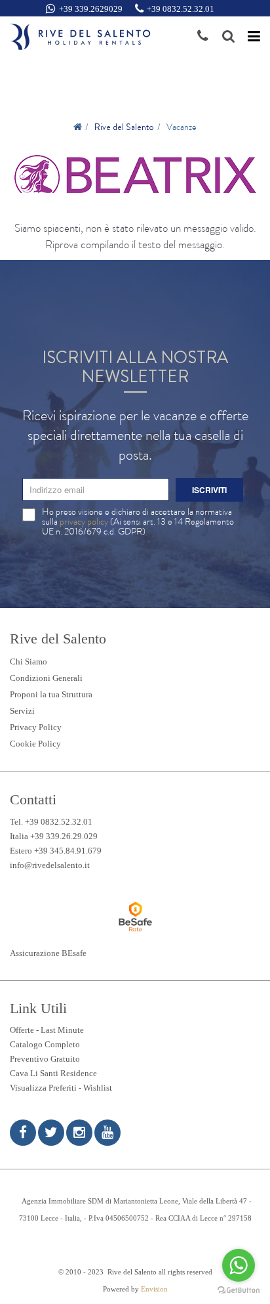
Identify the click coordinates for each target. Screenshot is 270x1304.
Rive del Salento (124, 126)
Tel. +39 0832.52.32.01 (51, 822)
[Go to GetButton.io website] (239, 1290)
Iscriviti (209, 490)
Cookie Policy (35, 744)
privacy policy (84, 521)
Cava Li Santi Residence (53, 1073)
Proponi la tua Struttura (51, 694)
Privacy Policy (36, 727)
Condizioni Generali (46, 678)
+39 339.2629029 (91, 9)
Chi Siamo (28, 661)
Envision (154, 1289)
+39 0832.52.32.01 (180, 9)
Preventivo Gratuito (45, 1059)
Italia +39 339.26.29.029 (54, 836)
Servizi (22, 711)
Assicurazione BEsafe (48, 953)
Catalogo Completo (45, 1044)
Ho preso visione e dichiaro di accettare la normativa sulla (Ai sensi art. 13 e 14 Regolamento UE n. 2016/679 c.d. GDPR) (138, 521)
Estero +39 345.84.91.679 (56, 851)
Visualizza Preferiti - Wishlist (61, 1088)
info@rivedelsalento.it (50, 865)
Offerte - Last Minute (47, 1030)
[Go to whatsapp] (238, 1265)
